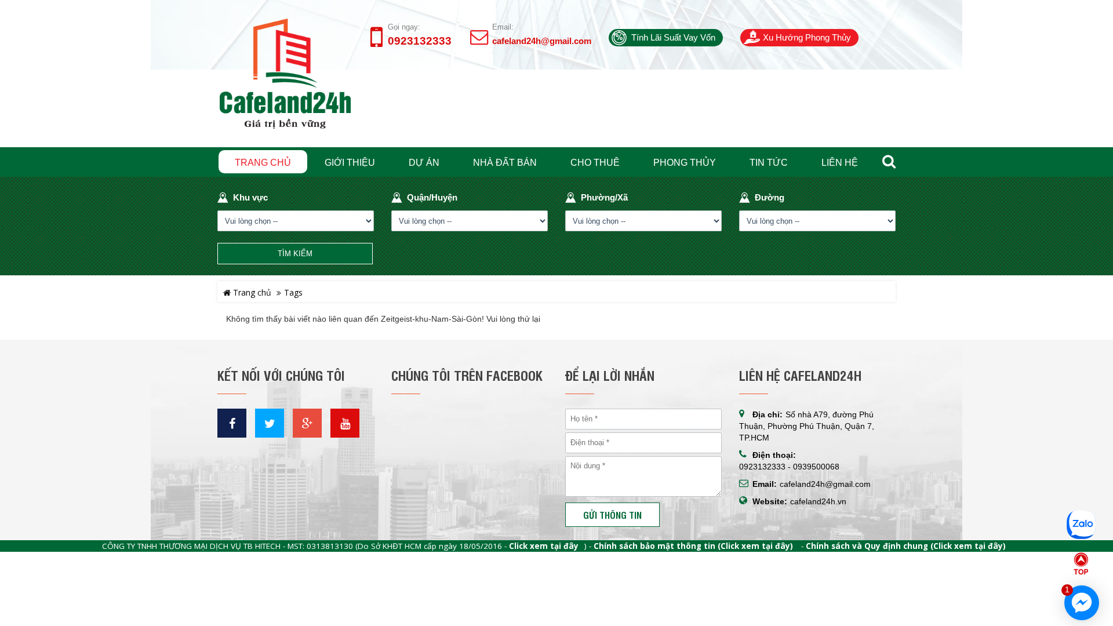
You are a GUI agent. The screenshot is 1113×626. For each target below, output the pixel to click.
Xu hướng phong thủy (807, 37)
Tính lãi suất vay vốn (673, 37)
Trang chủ (251, 292)
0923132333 (420, 41)
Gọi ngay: (404, 27)
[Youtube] (344, 423)
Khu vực (250, 197)
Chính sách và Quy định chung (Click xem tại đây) (906, 546)
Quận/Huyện (432, 197)
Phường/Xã (604, 197)
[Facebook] (231, 423)
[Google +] (307, 423)
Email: (503, 27)
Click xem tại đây (544, 546)
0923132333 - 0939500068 (789, 466)
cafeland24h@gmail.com (541, 41)
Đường (769, 197)
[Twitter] (269, 423)
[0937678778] (1081, 521)
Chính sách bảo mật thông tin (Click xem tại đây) (693, 546)
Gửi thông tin (612, 514)
